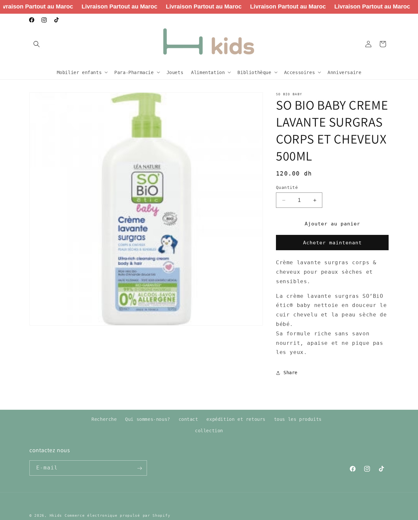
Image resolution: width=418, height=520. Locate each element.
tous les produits (298, 419)
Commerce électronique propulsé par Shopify (117, 515)
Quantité (287, 187)
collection (209, 430)
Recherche (104, 419)
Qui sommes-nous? (147, 419)
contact (188, 419)
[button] (36, 44)
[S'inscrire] (139, 468)
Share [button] (290, 372)
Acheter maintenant (332, 243)
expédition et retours (235, 419)
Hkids (56, 515)
